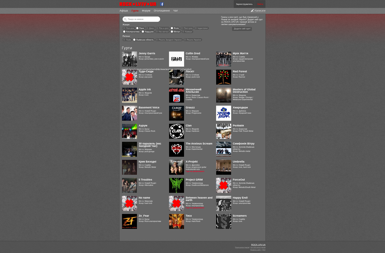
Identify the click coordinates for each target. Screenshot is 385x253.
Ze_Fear (144, 215)
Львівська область (145, 39)
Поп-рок (130, 28)
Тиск (189, 215)
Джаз (151, 28)
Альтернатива (133, 31)
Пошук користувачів (242, 247)
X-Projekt (192, 161)
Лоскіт (190, 71)
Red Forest (240, 71)
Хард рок (149, 31)
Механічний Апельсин (193, 90)
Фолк (176, 28)
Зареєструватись (244, 4)
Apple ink (145, 89)
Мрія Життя (240, 53)
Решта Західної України (170, 39)
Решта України (194, 39)
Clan (189, 125)
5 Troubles (145, 179)
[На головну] (139, 4)
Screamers (240, 215)
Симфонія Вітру (243, 143)
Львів (128, 39)
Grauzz (190, 107)
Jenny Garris (147, 53)
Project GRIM (194, 179)
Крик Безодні (147, 161)
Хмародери (240, 107)
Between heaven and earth (199, 199)
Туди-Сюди (146, 71)
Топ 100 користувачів (257, 247)
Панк (141, 28)
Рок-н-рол (164, 28)
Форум (146, 10)
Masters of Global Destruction (244, 90)
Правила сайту (255, 250)
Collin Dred (193, 53)
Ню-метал (164, 31)
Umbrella (238, 161)
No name (144, 197)
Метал (177, 31)
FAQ (263, 250)
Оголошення (162, 10)
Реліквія (238, 125)
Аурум (143, 125)
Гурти (134, 10)
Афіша (124, 10)
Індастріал (203, 28)
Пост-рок (188, 28)
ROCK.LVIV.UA (258, 245)
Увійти (260, 4)
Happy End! (240, 197)
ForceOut (239, 179)
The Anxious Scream (199, 143)
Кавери (188, 31)
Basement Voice (149, 107)
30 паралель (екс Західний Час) (150, 144)
